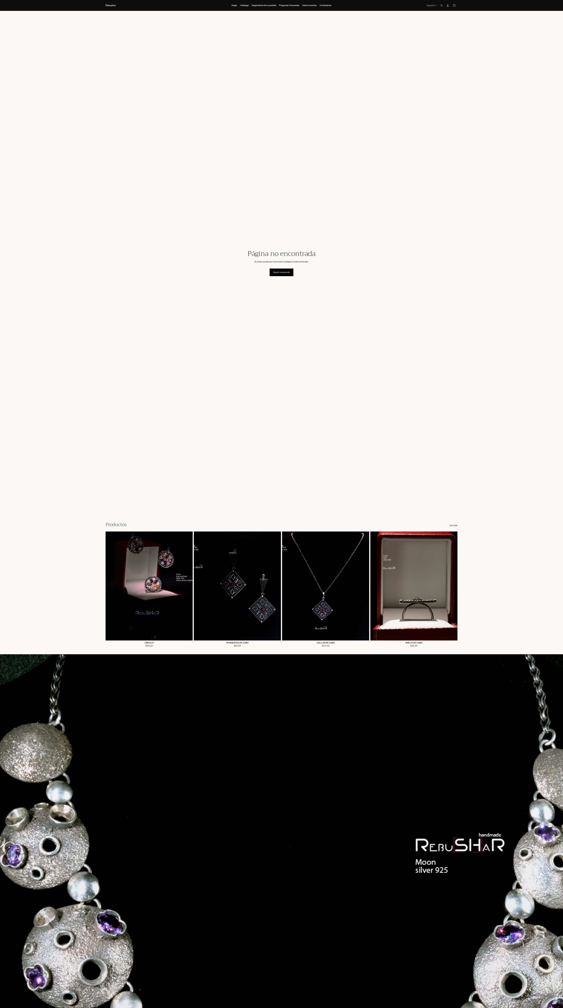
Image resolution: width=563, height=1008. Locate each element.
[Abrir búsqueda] (441, 5)
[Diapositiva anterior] (110, 586)
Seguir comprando (281, 272)
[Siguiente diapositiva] (188, 586)
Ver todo (453, 525)
